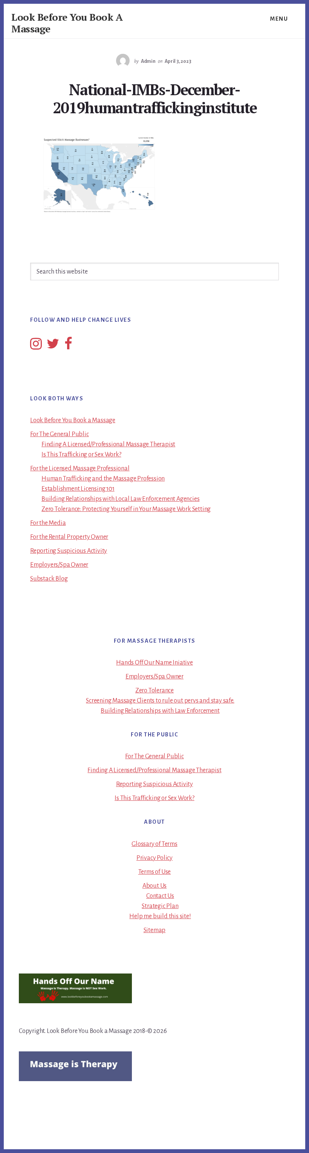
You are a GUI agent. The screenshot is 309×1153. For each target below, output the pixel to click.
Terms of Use (154, 872)
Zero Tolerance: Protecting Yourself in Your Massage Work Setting (126, 509)
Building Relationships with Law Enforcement (160, 710)
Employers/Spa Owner (59, 564)
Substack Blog (48, 578)
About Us (154, 885)
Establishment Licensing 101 (78, 488)
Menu (279, 19)
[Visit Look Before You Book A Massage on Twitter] (53, 346)
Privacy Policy (154, 858)
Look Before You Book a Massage (72, 420)
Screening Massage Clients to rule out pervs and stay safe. (160, 700)
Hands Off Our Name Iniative (154, 662)
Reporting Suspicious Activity (68, 551)
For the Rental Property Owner (69, 537)
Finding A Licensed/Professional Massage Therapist (108, 444)
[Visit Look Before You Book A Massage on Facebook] (68, 346)
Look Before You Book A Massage (66, 23)
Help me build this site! (160, 916)
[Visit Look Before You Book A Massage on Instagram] (36, 346)
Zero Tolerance (154, 690)
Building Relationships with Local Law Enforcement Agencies (120, 499)
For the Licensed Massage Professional (80, 468)
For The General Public (59, 434)
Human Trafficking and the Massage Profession (103, 478)
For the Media (48, 523)
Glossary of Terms (154, 844)
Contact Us (160, 896)
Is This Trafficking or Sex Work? (81, 454)
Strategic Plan (160, 906)
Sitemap (155, 930)
